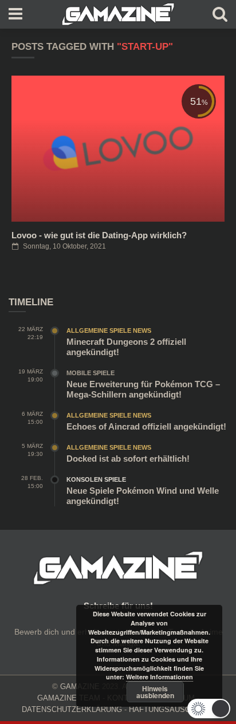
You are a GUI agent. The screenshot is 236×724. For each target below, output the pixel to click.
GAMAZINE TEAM (68, 698)
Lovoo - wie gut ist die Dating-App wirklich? (99, 235)
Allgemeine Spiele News (108, 330)
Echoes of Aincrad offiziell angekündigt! (146, 426)
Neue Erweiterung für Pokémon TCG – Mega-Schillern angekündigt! (143, 389)
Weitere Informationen (159, 676)
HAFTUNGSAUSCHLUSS (172, 709)
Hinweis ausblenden (155, 692)
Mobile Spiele (90, 372)
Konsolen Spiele (96, 479)
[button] (208, 708)
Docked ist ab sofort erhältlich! (128, 458)
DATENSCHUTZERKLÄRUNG (72, 709)
